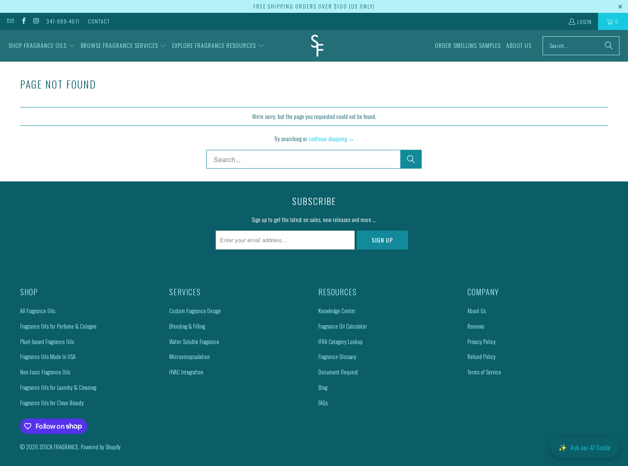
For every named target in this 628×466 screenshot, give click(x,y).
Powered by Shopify (100, 446)
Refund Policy (481, 356)
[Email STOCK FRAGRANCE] (10, 21)
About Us (476, 310)
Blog (322, 387)
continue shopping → (331, 138)
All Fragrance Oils (37, 310)
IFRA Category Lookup (340, 341)
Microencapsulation (189, 356)
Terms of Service (484, 372)
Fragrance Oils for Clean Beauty (52, 402)
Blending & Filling (187, 326)
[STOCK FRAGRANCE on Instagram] (36, 21)
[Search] (608, 45)
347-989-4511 (62, 21)
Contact (99, 21)
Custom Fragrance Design (195, 310)
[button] (42, 46)
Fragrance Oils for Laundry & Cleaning (58, 387)
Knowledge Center (336, 310)
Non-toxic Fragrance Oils (45, 372)
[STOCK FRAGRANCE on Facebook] (22, 21)
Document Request (338, 372)
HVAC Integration (186, 372)
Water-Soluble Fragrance (194, 341)
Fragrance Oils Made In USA (48, 356)
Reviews (475, 326)
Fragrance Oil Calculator (342, 326)
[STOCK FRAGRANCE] (317, 45)
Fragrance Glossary (337, 356)
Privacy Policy (481, 341)
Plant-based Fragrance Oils (47, 341)
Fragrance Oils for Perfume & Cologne (58, 326)
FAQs (323, 402)
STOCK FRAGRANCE (58, 446)
